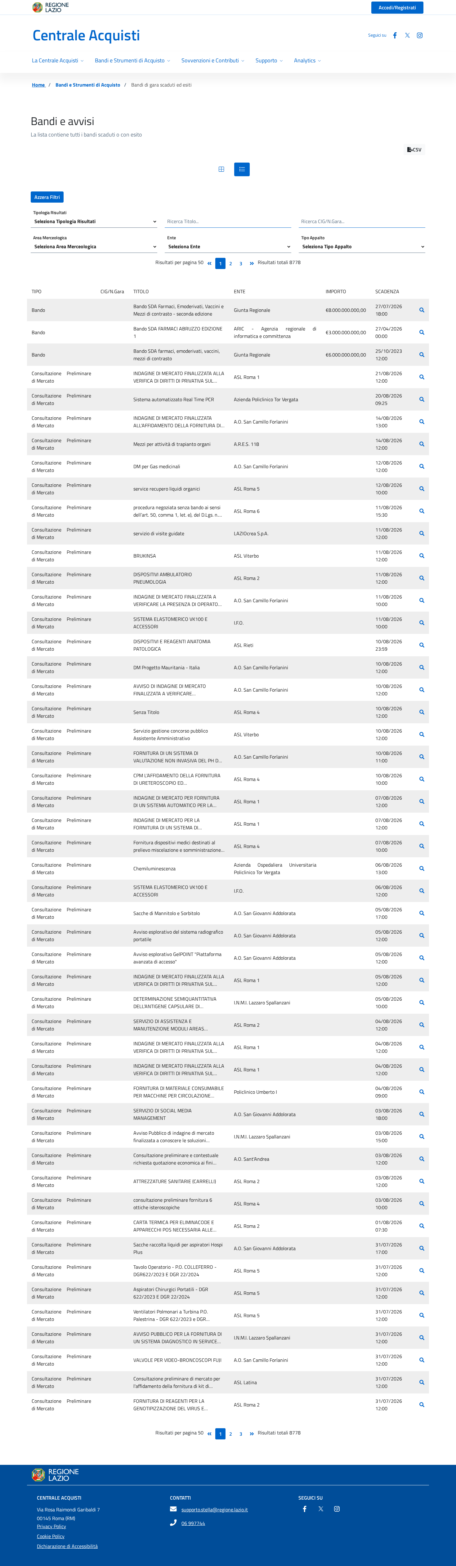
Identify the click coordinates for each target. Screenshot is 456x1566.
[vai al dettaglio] (421, 310)
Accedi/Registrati (397, 7)
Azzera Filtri (47, 197)
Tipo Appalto (312, 237)
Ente (171, 237)
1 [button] (220, 263)
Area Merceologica (50, 237)
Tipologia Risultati (49, 212)
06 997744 (193, 1523)
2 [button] (230, 263)
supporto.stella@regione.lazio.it (214, 1509)
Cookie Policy (51, 1536)
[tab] (221, 169)
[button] (414, 149)
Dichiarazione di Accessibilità (67, 1546)
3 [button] (240, 263)
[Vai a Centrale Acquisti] (228, 1475)
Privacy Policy (51, 1526)
